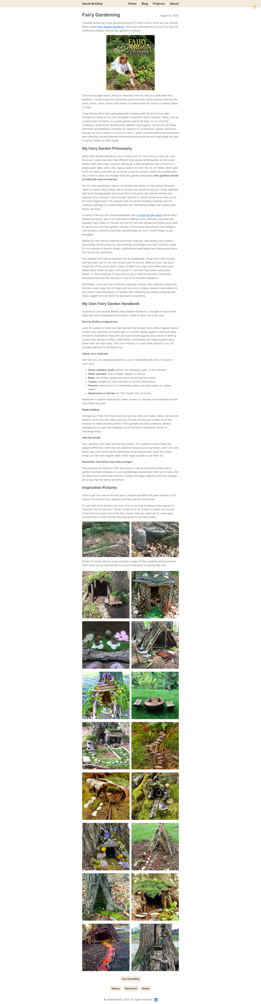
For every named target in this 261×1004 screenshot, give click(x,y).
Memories (131, 988)
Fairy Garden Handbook (110, 26)
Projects (159, 3)
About (174, 3)
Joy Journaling (130, 978)
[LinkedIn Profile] (155, 999)
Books (145, 988)
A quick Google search (150, 215)
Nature (116, 988)
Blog (145, 3)
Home (132, 3)
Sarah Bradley (92, 3)
